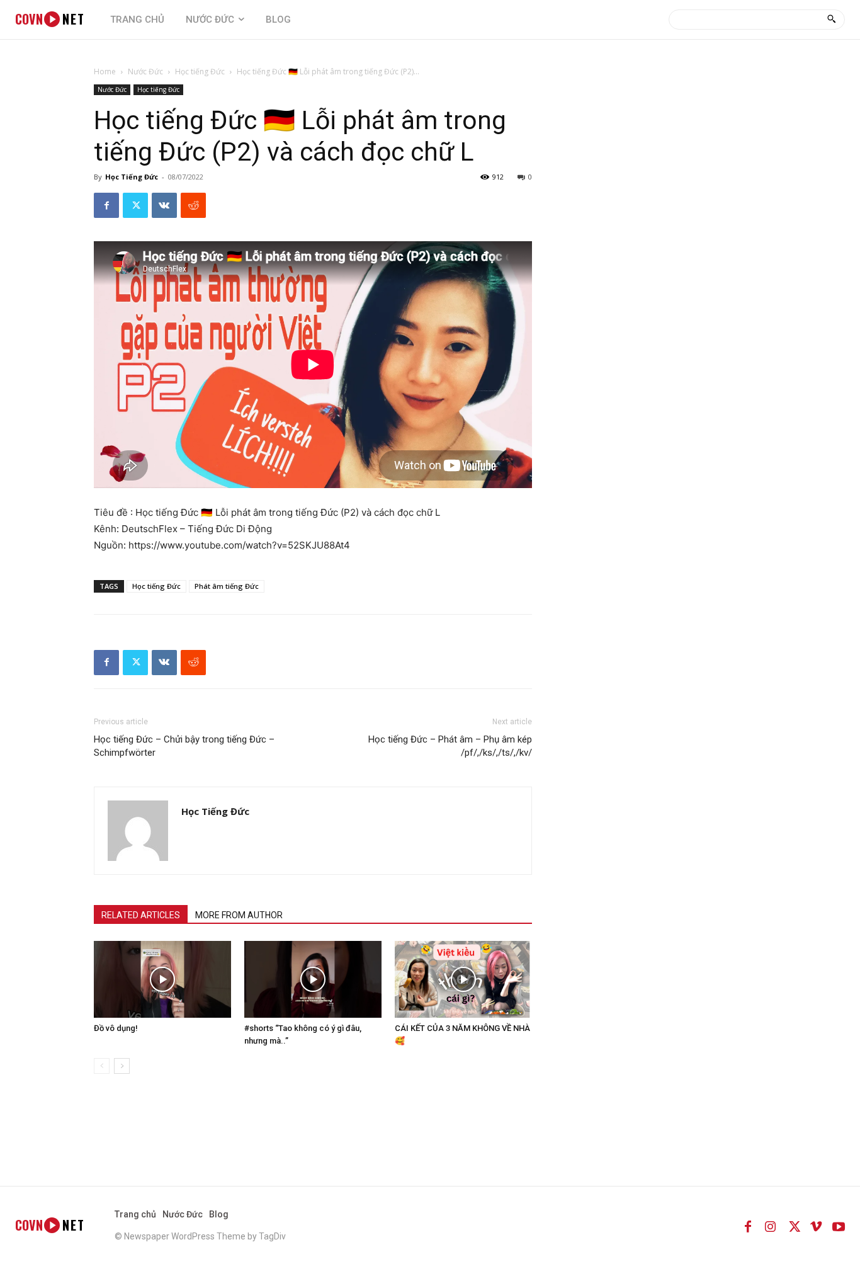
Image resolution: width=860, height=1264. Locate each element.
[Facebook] (106, 205)
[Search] (831, 19)
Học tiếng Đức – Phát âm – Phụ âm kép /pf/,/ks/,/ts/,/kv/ (450, 746)
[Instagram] (770, 1225)
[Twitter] (135, 205)
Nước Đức (145, 71)
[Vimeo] (816, 1225)
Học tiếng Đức (200, 71)
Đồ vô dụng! (116, 1028)
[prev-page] (102, 1066)
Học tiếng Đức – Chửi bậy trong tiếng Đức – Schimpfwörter (184, 746)
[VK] (164, 205)
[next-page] (122, 1066)
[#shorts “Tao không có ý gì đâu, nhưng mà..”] (313, 979)
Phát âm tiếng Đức (227, 586)
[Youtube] (838, 1225)
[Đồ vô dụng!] (162, 979)
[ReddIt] (193, 205)
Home (105, 71)
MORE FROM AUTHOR (239, 915)
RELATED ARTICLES (140, 915)
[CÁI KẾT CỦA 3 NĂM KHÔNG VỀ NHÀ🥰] (463, 979)
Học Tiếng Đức (131, 176)
